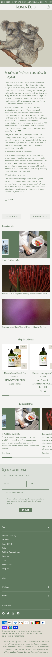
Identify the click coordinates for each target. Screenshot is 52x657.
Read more (7, 453)
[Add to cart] (24, 366)
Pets (4, 548)
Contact (25, 631)
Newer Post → (40, 217)
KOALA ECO (9, 631)
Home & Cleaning (9, 535)
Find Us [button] (4, 595)
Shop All (5, 569)
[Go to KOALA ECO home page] (26, 7)
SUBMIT (25, 510)
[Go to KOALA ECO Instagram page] (13, 613)
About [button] (4, 578)
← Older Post (12, 217)
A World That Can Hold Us (10, 260)
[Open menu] (6, 7)
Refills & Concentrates (11, 552)
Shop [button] (3, 527)
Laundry (5, 540)
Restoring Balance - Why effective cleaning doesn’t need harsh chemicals (24, 293)
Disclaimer (37, 631)
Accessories (7, 564)
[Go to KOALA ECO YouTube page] (18, 613)
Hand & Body (7, 544)
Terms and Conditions (13, 634)
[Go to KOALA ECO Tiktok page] (8, 613)
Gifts (4, 560)
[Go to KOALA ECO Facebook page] (3, 613)
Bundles (5, 556)
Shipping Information (13, 636)
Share (10, 199)
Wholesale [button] (5, 587)
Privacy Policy (34, 634)
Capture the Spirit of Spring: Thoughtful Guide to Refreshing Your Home (24, 327)
